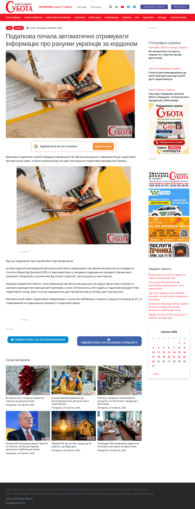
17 (153, 356)
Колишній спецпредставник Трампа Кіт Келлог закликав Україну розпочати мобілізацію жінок (27, 446)
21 (174, 356)
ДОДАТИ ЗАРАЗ (103, 146)
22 (179, 356)
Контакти (96, 6)
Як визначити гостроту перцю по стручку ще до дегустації (25, 399)
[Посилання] (19, 7)
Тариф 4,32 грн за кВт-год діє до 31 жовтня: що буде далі (71, 445)
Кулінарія (154, 47)
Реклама (82, 6)
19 (163, 356)
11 (158, 352)
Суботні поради (169, 47)
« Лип (155, 373)
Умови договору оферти (19, 498)
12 (163, 352)
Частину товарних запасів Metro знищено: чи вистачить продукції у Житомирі (117, 400)
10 (153, 352)
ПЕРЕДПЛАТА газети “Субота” (56, 6)
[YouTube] (122, 7)
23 (184, 356)
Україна (183, 47)
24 (153, 361)
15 (179, 352)
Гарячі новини (157, 89)
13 (169, 352)
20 (169, 356)
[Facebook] (128, 7)
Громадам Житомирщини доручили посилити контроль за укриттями (118, 445)
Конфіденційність (16, 502)
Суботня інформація (160, 68)
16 (184, 352)
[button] (111, 7)
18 (158, 356)
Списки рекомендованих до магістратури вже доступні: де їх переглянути (70, 400)
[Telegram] (134, 7)
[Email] (116, 7)
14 (174, 352)
